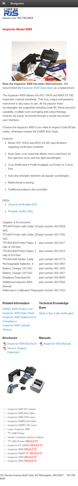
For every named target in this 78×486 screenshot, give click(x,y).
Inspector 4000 (22, 449)
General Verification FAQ (22, 204)
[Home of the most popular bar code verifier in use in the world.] (39, 14)
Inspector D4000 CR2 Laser (22, 425)
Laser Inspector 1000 (19, 429)
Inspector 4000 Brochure (21, 343)
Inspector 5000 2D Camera (22, 409)
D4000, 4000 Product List (17, 308)
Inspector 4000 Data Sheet (18, 313)
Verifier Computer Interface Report (25, 437)
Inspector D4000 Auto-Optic (22, 421)
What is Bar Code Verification (56, 313)
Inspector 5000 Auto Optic (21, 413)
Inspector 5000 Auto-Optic (37, 88)
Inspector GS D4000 (25, 445)
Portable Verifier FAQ (20, 211)
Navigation (17, 3)
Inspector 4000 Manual (57, 343)
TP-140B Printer (16, 433)
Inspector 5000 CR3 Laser (21, 417)
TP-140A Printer (23, 441)
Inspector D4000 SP (25, 453)
